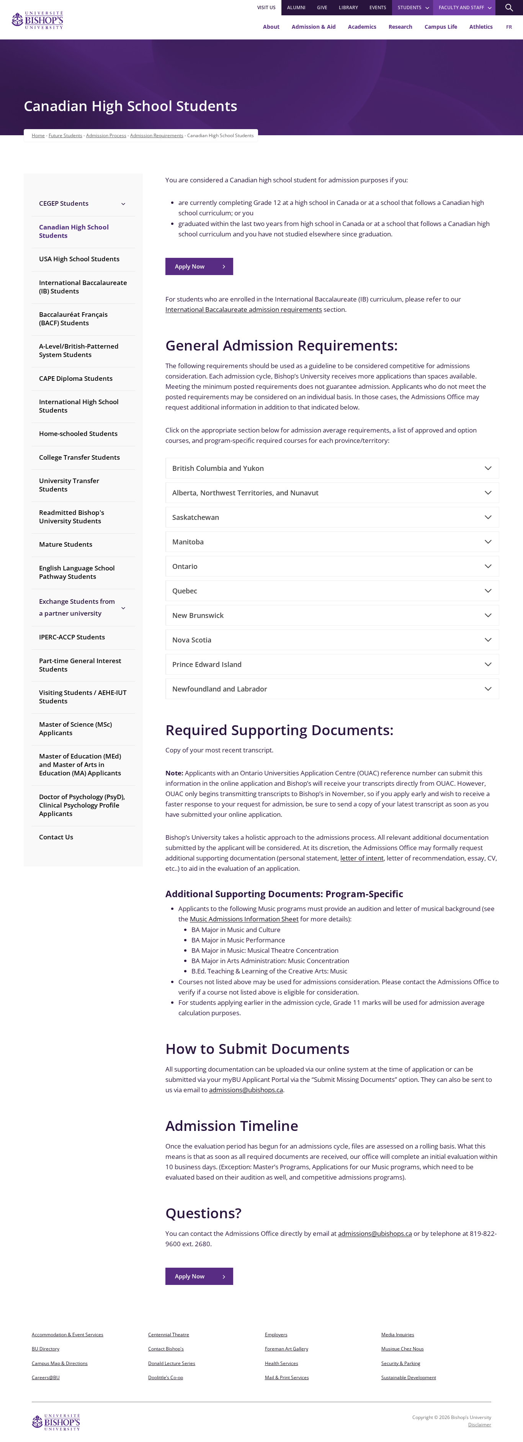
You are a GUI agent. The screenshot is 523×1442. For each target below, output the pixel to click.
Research (400, 26)
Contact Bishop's (166, 1348)
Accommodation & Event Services (67, 1334)
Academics (362, 26)
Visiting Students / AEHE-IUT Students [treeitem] (83, 696)
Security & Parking (400, 1363)
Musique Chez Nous (402, 1348)
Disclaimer (479, 1424)
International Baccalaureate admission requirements (243, 309)
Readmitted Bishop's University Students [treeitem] (71, 516)
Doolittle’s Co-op (165, 1377)
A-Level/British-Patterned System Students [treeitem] (79, 350)
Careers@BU (46, 1377)
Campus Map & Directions (60, 1363)
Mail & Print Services (287, 1377)
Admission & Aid (314, 26)
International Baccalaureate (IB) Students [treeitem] (83, 286)
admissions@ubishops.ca (246, 1089)
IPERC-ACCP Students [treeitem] (72, 637)
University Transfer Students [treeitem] (69, 484)
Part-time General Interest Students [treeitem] (80, 664)
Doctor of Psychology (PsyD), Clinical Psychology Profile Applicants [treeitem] (82, 805)
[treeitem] (83, 203)
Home (38, 135)
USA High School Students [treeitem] (79, 258)
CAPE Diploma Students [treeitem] (76, 378)
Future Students (65, 135)
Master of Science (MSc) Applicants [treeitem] (75, 728)
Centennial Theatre (168, 1334)
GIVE (322, 7)
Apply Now (189, 266)
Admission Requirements (156, 135)
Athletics (481, 26)
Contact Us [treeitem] (56, 836)
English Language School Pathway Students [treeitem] (77, 572)
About (271, 26)
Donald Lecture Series (171, 1363)
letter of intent (362, 858)
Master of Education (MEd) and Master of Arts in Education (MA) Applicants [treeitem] (80, 764)
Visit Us (266, 7)
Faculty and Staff (461, 7)
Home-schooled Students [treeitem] (78, 433)
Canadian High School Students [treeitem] (74, 231)
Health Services (281, 1363)
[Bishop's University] (37, 20)
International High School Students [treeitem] (79, 406)
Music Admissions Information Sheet (244, 918)
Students (410, 7)
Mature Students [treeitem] (65, 544)
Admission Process (106, 135)
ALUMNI (296, 7)
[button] (509, 7)
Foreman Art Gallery (286, 1348)
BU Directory (45, 1348)
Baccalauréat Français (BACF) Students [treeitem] (73, 318)
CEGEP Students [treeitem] (63, 203)
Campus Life (441, 26)
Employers (276, 1334)
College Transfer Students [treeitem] (79, 457)
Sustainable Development (408, 1377)
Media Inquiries (397, 1334)
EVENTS (377, 7)
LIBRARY (348, 7)
